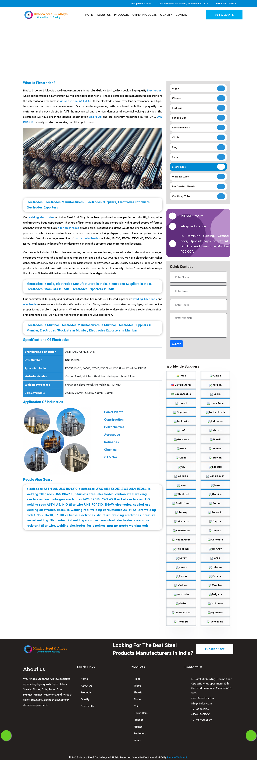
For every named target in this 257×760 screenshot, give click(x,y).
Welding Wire (180, 176)
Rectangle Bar (181, 127)
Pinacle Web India (177, 757)
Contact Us (87, 706)
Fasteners (140, 733)
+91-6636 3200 (200, 714)
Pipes (137, 678)
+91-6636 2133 (200, 709)
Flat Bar (177, 107)
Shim (175, 157)
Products (121, 14)
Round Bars (141, 713)
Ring (174, 147)
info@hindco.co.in (201, 703)
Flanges (138, 719)
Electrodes (179, 166)
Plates (137, 699)
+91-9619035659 (191, 216)
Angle (175, 88)
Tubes (137, 685)
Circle (176, 137)
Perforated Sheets (183, 186)
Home (89, 14)
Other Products (144, 14)
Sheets (138, 692)
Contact (182, 14)
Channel (177, 98)
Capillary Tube (181, 196)
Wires (137, 740)
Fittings (138, 726)
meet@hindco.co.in (202, 698)
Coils (137, 706)
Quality (166, 14)
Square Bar (179, 117)
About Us (104, 14)
